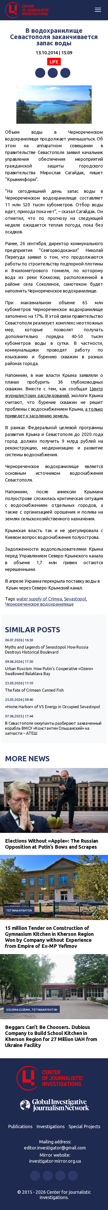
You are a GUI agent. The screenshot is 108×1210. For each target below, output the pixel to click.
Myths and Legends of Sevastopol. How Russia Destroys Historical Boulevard (46, 649)
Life (54, 61)
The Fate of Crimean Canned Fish (34, 690)
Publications (20, 1126)
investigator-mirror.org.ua (55, 1160)
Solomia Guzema (18, 1009)
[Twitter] (53, 73)
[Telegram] (65, 73)
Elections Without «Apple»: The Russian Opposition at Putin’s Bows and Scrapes (51, 844)
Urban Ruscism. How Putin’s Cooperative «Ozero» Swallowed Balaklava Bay (49, 671)
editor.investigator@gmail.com (55, 1147)
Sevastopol (75, 598)
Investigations (50, 1126)
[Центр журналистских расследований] (29, 10)
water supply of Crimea (39, 598)
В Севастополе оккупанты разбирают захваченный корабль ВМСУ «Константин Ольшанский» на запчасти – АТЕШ (53, 728)
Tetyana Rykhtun (19, 910)
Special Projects (84, 1126)
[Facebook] (40, 73)
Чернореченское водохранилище (39, 604)
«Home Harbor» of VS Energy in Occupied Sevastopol (52, 706)
